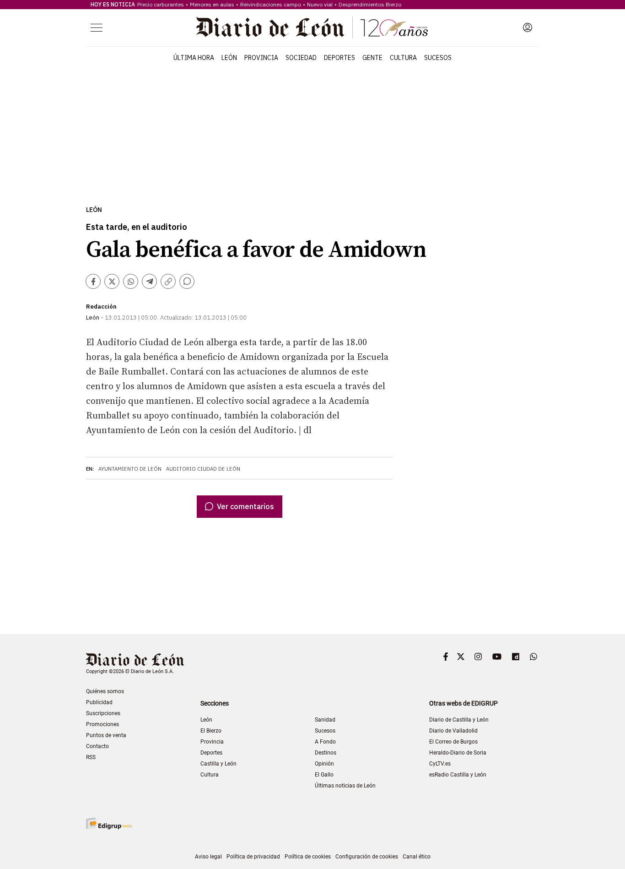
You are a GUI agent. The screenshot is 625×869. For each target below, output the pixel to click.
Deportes (339, 58)
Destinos (325, 753)
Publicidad (99, 702)
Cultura (403, 58)
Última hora (193, 58)
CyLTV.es (440, 763)
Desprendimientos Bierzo (370, 4)
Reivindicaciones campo (270, 4)
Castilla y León (218, 763)
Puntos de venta (106, 735)
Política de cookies (308, 856)
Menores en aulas (212, 4)
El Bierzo (210, 731)
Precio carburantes (160, 4)
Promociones (102, 724)
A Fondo (325, 742)
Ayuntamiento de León (130, 469)
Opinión (324, 763)
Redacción (101, 306)
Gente (372, 58)
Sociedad (301, 58)
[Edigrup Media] (109, 823)
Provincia (261, 58)
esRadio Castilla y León (457, 774)
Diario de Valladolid (453, 731)
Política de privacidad (253, 856)
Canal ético (417, 856)
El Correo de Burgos (453, 742)
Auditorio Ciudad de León (203, 469)
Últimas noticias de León (345, 785)
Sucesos (438, 58)
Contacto (97, 746)
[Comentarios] (187, 281)
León (229, 58)
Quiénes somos (105, 691)
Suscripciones (103, 713)
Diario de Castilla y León (459, 720)
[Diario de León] (312, 27)
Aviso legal (208, 856)
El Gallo (324, 774)
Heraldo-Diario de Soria (457, 753)
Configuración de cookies (366, 856)
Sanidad (325, 720)
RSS (91, 757)
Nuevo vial (320, 4)
